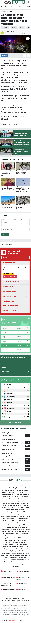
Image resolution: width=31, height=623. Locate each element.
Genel (11, 11)
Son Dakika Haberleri (9, 589)
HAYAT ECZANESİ (9, 263)
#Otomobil (4, 27)
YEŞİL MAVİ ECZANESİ (11, 306)
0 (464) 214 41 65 (11, 276)
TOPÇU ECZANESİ (9, 311)
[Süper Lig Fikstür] (29, 428)
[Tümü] (29, 244)
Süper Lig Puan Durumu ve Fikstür (6, 584)
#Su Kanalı (14, 27)
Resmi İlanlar (25, 600)
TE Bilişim (11, 620)
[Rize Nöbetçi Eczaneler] (29, 252)
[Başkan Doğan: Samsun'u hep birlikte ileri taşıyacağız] (23, 199)
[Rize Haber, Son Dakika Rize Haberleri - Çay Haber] (14, 2)
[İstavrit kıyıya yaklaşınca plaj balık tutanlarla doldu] (8, 199)
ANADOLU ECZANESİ (10, 296)
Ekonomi (14, 7)
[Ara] (28, 2)
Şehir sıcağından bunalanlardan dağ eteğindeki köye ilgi (7, 188)
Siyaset (14, 600)
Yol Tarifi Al (9, 274)
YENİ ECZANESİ (8, 301)
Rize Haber (5, 7)
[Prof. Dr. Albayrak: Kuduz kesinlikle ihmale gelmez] (23, 166)
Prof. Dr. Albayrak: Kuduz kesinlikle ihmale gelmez (21, 172)
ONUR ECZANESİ (9, 287)
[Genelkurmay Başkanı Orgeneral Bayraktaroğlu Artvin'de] (8, 166)
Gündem (22, 7)
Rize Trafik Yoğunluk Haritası (22, 578)
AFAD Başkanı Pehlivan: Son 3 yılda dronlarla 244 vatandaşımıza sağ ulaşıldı (22, 189)
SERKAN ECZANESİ (9, 291)
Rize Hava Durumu (24, 571)
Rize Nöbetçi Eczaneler (6, 572)
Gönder (5, 234)
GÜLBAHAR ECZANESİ (11, 282)
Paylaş (5, 55)
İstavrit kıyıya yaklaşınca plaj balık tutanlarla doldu (7, 206)
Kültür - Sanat (6, 600)
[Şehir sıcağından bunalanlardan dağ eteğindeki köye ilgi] (8, 182)
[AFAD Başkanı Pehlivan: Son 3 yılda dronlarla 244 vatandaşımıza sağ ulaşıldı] (23, 182)
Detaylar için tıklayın (15, 422)
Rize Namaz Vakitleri (9, 577)
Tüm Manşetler (22, 583)
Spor (18, 600)
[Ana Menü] (2, 2)
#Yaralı (21, 27)
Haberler (4, 11)
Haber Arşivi (21, 589)
